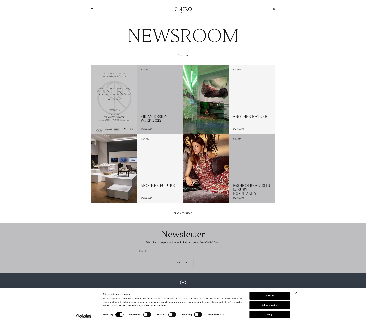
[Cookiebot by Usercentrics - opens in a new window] (83, 316)
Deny (269, 314)
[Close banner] (296, 293)
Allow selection (269, 305)
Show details (214, 314)
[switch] (147, 314)
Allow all (269, 295)
